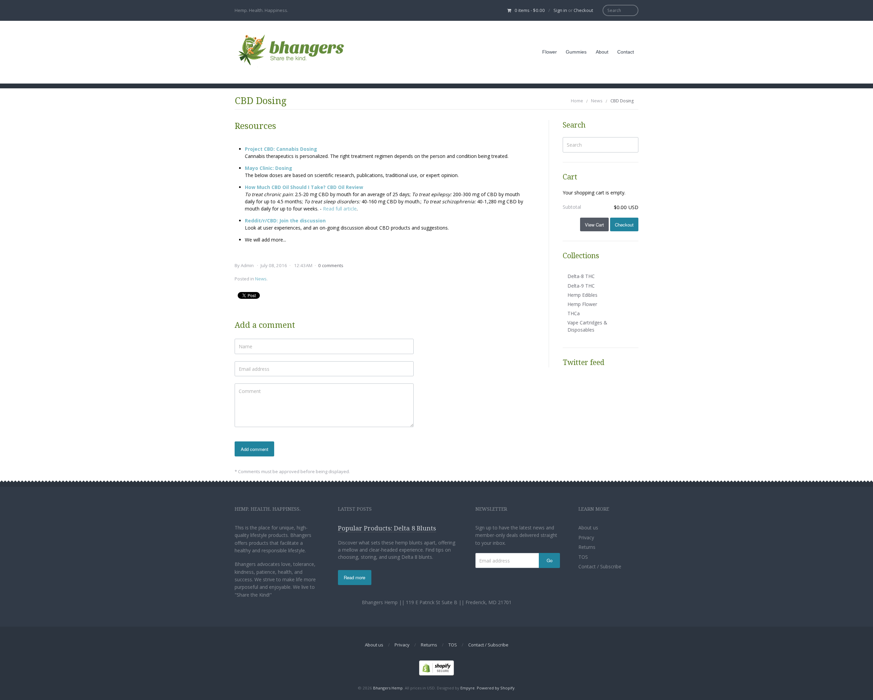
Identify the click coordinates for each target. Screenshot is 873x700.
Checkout (583, 10)
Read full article (340, 208)
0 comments (330, 265)
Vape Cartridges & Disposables (587, 326)
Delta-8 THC (581, 276)
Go (549, 560)
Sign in (560, 10)
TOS (583, 557)
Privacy (586, 537)
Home (577, 101)
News (596, 101)
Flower (549, 52)
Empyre (467, 687)
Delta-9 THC (581, 285)
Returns (586, 547)
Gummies (576, 52)
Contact (625, 52)
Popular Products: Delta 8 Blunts (387, 528)
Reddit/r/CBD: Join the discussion (285, 220)
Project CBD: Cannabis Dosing (281, 149)
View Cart (594, 224)
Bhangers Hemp (388, 687)
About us (588, 527)
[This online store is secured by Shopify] (436, 667)
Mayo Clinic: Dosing (268, 168)
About (602, 52)
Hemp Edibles (582, 295)
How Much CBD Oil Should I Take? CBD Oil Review (304, 187)
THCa (573, 313)
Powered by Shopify (496, 687)
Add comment (254, 449)
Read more (354, 577)
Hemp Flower (582, 304)
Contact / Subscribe (599, 566)
